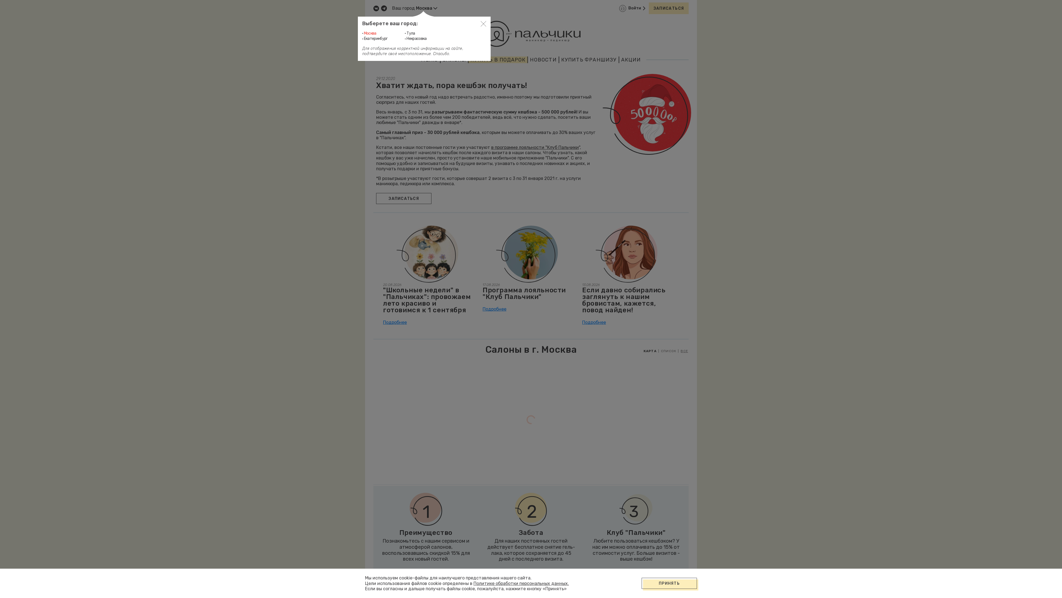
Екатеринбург (376, 38)
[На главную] (530, 34)
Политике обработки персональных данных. (521, 583)
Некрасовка (417, 38)
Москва (370, 33)
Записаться (669, 8)
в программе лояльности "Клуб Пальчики (535, 147)
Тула (411, 33)
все (684, 351)
